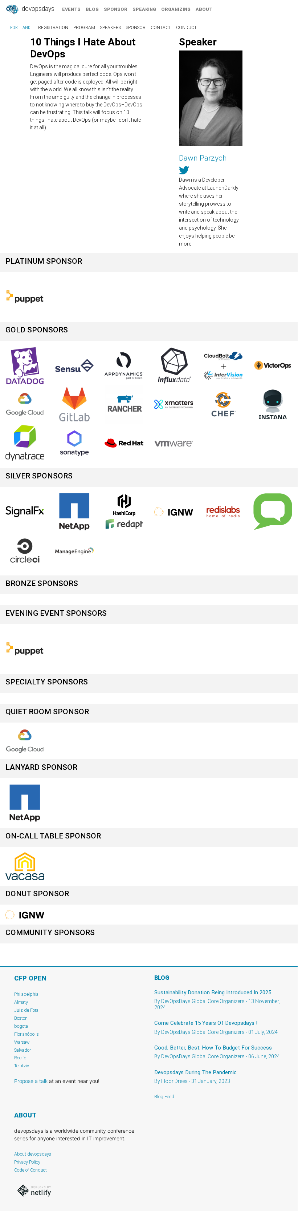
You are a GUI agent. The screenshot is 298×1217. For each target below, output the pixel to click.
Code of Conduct (30, 1170)
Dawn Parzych (203, 158)
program (84, 27)
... (194, 244)
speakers (110, 27)
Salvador (22, 1050)
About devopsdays (32, 1154)
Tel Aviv (21, 1065)
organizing (176, 9)
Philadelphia (26, 994)
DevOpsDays (37, 8)
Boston (21, 1018)
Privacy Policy (27, 1162)
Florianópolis (26, 1034)
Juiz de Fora (26, 1010)
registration (53, 27)
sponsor (115, 9)
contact (161, 27)
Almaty (21, 1002)
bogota (21, 1026)
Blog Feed (164, 1096)
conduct (186, 27)
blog (92, 9)
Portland (20, 27)
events (71, 9)
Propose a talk (31, 1081)
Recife (20, 1057)
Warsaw (22, 1042)
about (204, 9)
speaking (144, 9)
